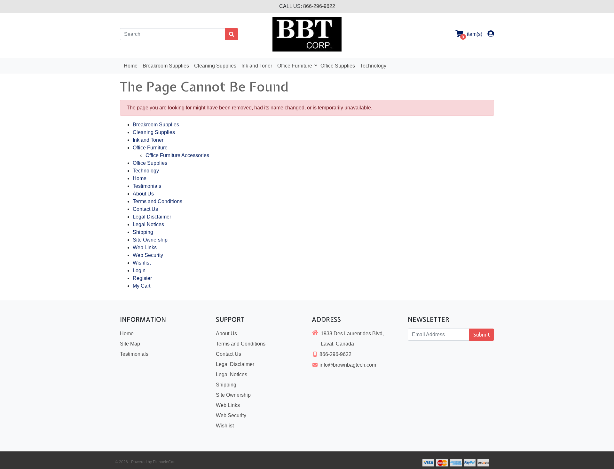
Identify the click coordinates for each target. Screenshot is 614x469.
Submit (481, 334)
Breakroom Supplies (166, 65)
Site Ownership (150, 239)
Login (139, 270)
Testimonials (147, 186)
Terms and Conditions (157, 201)
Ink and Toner (256, 65)
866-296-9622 (319, 6)
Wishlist (142, 263)
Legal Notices (148, 224)
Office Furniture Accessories (177, 155)
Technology (373, 65)
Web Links (145, 247)
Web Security (148, 255)
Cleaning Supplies (215, 65)
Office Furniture (295, 65)
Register (142, 278)
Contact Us (145, 209)
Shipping (143, 232)
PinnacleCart (164, 462)
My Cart (141, 286)
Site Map (130, 343)
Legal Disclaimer (152, 216)
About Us (143, 193)
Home (131, 65)
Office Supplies (337, 65)
